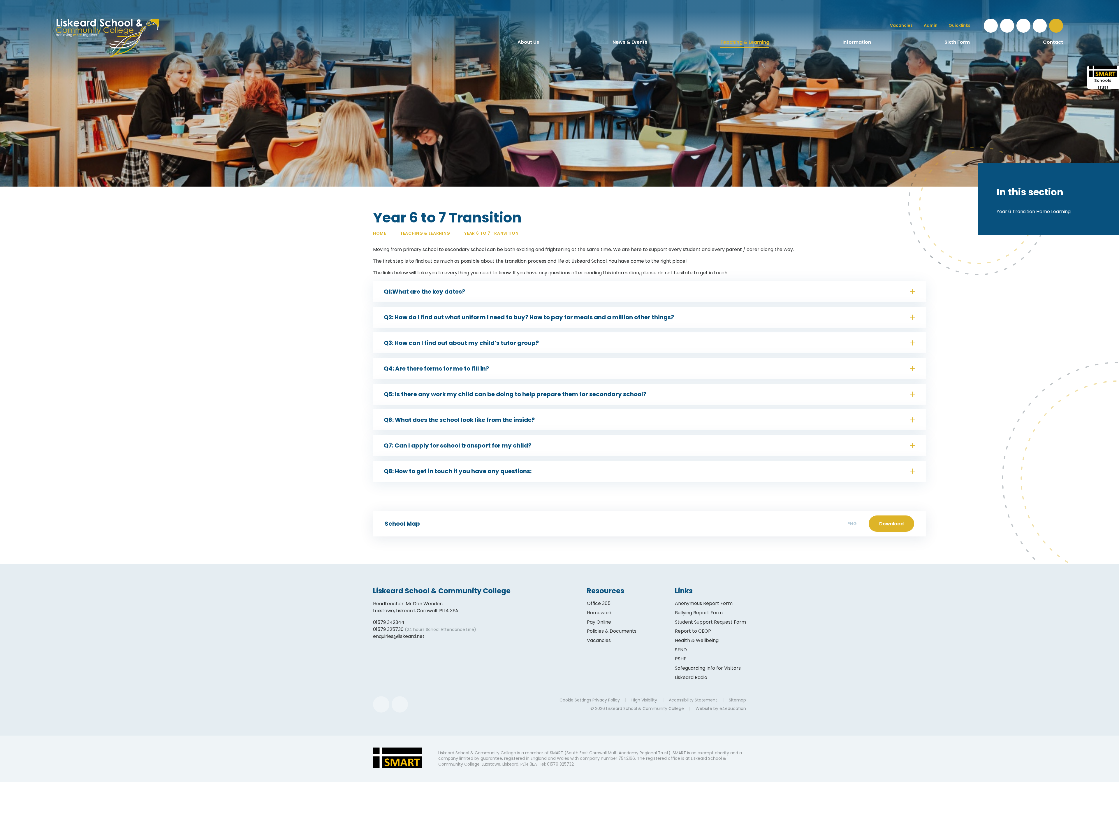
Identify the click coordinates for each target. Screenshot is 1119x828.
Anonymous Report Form (704, 603)
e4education (732, 708)
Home (379, 233)
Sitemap (737, 700)
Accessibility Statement (693, 700)
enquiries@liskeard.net (399, 636)
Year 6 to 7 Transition (491, 233)
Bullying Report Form (699, 612)
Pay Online (599, 622)
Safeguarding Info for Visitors (708, 668)
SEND (681, 649)
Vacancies (599, 640)
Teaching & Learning (425, 233)
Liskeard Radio (691, 677)
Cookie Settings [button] (575, 700)
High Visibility (644, 700)
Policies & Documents (611, 631)
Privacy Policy (606, 700)
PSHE (680, 658)
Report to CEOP (693, 631)
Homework (599, 612)
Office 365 (598, 603)
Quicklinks (959, 25)
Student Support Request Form (710, 622)
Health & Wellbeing (697, 640)
